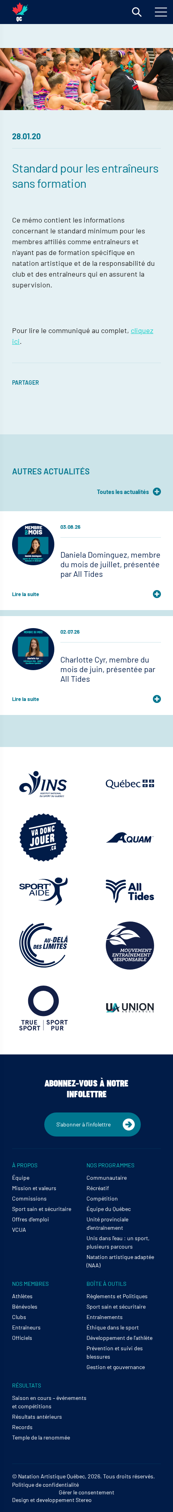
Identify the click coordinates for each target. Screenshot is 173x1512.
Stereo (84, 1499)
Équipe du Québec (108, 1208)
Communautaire (106, 1177)
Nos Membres (30, 1283)
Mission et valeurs (34, 1188)
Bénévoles (24, 1306)
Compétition (102, 1198)
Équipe (20, 1177)
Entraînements (104, 1316)
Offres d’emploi (30, 1219)
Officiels (22, 1337)
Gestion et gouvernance (115, 1366)
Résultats (26, 1385)
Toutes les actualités (123, 491)
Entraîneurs (26, 1327)
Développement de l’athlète (119, 1337)
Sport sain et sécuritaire (41, 1208)
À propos (24, 1165)
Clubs (19, 1316)
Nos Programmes (110, 1165)
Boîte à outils (106, 1283)
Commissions (29, 1198)
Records (22, 1427)
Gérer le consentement (86, 1492)
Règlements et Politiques (117, 1296)
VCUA (19, 1229)
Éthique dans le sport (112, 1327)
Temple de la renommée (41, 1437)
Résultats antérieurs (37, 1416)
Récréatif (97, 1188)
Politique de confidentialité (45, 1484)
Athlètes (22, 1296)
